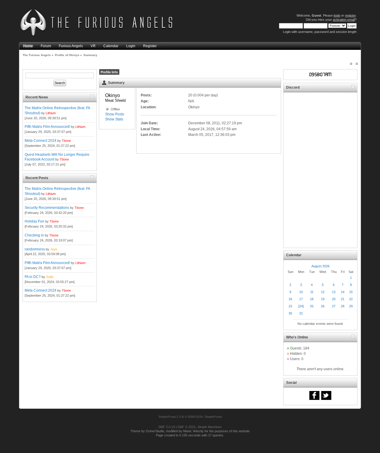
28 (342, 306)
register (350, 15)
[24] (301, 306)
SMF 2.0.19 (166, 427)
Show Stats (114, 119)
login (337, 15)
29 (351, 306)
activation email (344, 19)
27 (333, 306)
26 (322, 306)
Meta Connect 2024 (40, 141)
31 (301, 313)
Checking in (34, 235)
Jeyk (53, 249)
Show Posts (114, 114)
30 (290, 313)
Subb (49, 277)
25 (312, 306)
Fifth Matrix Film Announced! (47, 127)
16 (290, 299)
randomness (35, 249)
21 (342, 299)
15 (351, 292)
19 (322, 299)
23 (290, 306)
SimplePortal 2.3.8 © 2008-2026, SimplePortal (190, 416)
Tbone (66, 140)
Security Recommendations (47, 208)
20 (333, 299)
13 (333, 292)
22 (351, 299)
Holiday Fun (34, 221)
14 (342, 292)
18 (312, 299)
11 (312, 292)
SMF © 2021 (187, 427)
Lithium (51, 113)
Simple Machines (209, 427)
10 (301, 292)
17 (301, 299)
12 (322, 292)
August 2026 (320, 266)
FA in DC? (33, 277)
